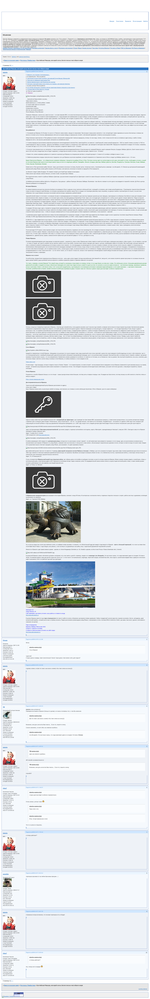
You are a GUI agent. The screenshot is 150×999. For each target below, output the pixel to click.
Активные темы (142, 26)
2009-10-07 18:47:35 (37, 911)
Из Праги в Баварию (138, 48)
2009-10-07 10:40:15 (37, 706)
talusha (5, 72)
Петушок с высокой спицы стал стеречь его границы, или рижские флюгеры (48, 84)
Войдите (14, 56)
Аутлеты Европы (104, 48)
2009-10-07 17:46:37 (37, 787)
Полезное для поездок (66, 48)
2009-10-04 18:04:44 (37, 71)
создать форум (143, 989)
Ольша (5, 640)
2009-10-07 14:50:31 (37, 746)
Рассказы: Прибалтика (27, 60)
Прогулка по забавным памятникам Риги (38, 80)
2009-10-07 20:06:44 (37, 952)
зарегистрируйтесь (24, 56)
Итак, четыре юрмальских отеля (35, 379)
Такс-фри (95, 48)
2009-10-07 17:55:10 (37, 832)
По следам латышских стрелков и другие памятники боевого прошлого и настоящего (51, 87)
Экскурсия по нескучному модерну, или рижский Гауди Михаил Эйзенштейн (48, 78)
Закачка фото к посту (51, 48)
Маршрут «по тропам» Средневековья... (38, 74)
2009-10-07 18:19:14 (37, 873)
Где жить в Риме (115, 48)
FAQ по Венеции (126, 48)
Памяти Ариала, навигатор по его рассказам (17, 48)
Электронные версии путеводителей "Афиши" (17, 49)
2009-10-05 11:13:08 (37, 639)
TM (4, 707)
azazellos (6, 874)
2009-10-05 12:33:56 (37, 665)
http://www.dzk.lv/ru (44, 435)
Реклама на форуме (38, 48)
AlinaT (5, 788)
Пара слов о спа (30, 361)
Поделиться (29, 71)
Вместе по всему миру (11, 60)
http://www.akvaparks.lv (32, 615)
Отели (75, 48)
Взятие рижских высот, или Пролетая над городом (41, 82)
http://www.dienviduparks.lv (33, 632)
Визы (79, 48)
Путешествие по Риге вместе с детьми (38, 89)
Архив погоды (86, 48)
